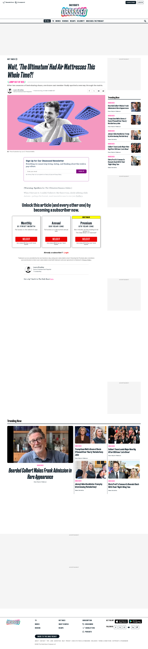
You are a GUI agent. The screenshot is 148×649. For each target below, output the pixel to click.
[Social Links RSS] (133, 628)
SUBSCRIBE (131, 2)
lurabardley (38, 271)
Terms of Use (48, 174)
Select (26, 239)
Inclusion (94, 641)
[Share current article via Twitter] (94, 91)
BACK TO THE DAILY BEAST (47, 636)
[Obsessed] (74, 12)
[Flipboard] (137, 628)
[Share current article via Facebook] (89, 91)
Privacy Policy (58, 174)
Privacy (68, 641)
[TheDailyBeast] (74, 5)
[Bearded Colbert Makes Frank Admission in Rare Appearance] (136, 111)
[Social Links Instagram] (124, 628)
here (51, 279)
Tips (47, 641)
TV (53, 21)
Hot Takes (62, 620)
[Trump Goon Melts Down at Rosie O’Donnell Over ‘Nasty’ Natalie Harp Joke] (136, 124)
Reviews (65, 21)
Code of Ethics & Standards (81, 641)
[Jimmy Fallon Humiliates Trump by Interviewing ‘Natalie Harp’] (136, 139)
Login (66, 253)
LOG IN (140, 2)
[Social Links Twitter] (120, 628)
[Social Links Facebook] (115, 628)
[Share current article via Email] (99, 91)
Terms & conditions (104, 641)
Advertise (57, 641)
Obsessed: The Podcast (95, 21)
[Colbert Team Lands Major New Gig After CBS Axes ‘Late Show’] (136, 152)
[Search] (145, 21)
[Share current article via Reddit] (103, 91)
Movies (58, 21)
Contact (43, 641)
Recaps (73, 21)
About (37, 641)
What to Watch (64, 624)
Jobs (51, 641)
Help (63, 641)
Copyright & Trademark (120, 641)
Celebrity (80, 21)
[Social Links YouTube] (128, 628)
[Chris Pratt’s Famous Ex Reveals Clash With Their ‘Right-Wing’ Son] (136, 165)
